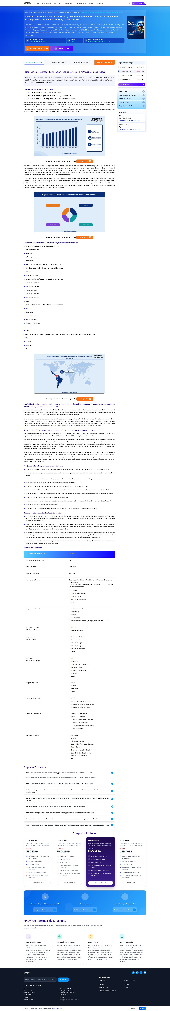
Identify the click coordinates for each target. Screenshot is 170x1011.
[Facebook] (133, 972)
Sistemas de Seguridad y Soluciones (68, 12)
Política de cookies (57, 1008)
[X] (141, 972)
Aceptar (142, 1008)
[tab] (34, 62)
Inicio (26, 12)
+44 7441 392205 (125, 127)
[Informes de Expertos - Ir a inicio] (27, 3)
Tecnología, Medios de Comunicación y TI (43, 12)
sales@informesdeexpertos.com (130, 120)
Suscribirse (63, 979)
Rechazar (134, 1008)
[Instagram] (137, 972)
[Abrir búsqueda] (129, 3)
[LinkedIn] (145, 972)
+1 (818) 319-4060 (126, 118)
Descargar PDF (83, 161)
